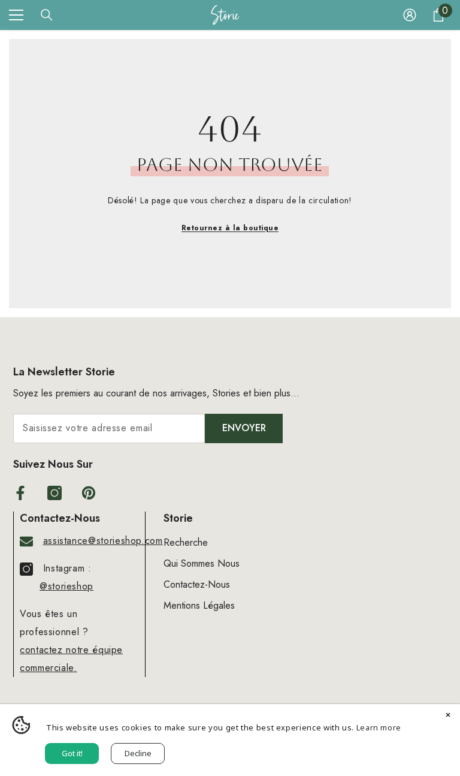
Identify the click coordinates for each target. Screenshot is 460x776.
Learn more (378, 727)
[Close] (448, 716)
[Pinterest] (89, 493)
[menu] (16, 15)
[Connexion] (409, 15)
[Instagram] (54, 493)
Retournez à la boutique (230, 227)
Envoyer (244, 428)
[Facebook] (20, 493)
